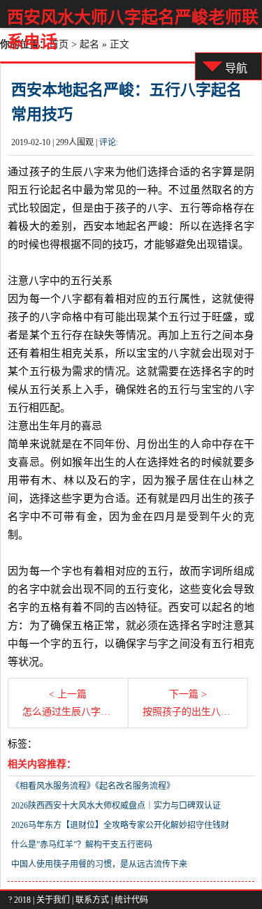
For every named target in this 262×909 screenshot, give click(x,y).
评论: (108, 142)
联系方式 (92, 900)
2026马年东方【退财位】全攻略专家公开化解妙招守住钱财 (120, 825)
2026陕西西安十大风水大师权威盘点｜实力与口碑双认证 (116, 806)
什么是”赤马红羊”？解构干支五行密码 (81, 845)
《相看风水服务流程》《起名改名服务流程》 (93, 786)
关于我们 (53, 900)
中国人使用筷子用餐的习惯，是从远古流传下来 (99, 864)
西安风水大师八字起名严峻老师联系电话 (133, 29)
